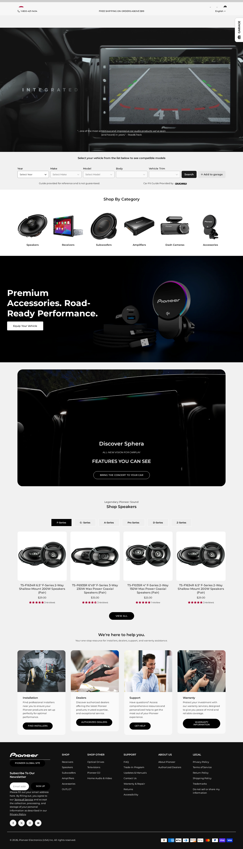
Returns (128, 789)
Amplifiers (68, 778)
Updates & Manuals (135, 772)
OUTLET (66, 789)
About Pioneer (166, 761)
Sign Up (40, 786)
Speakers (67, 767)
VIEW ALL (122, 615)
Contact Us (130, 778)
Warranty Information (201, 723)
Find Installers (37, 726)
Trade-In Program (134, 767)
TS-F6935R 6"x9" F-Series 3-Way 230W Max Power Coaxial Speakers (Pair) (95, 588)
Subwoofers (69, 772)
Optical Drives (95, 761)
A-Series (109, 522)
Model (87, 168)
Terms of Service (202, 767)
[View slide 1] (121, 309)
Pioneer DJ (93, 772)
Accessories (68, 783)
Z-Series (181, 522)
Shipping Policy (202, 778)
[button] (219, 230)
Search (189, 174)
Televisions (93, 767)
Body (119, 168)
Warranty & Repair (134, 783)
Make (53, 168)
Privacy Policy (201, 761)
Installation (30, 697)
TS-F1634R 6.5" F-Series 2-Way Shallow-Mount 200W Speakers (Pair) (42, 588)
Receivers (67, 761)
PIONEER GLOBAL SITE (27, 763)
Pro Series (133, 522)
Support (135, 697)
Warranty (189, 697)
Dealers (81, 697)
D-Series (158, 522)
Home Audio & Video (99, 778)
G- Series (85, 522)
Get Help (140, 726)
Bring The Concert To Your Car (121, 475)
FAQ (126, 761)
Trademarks (200, 783)
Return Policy (201, 772)
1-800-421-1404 (29, 11)
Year (20, 168)
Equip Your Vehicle (25, 326)
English (219, 11)
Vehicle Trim (157, 168)
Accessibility (131, 794)
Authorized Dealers (94, 722)
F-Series (61, 522)
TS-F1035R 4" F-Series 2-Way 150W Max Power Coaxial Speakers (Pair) (147, 588)
